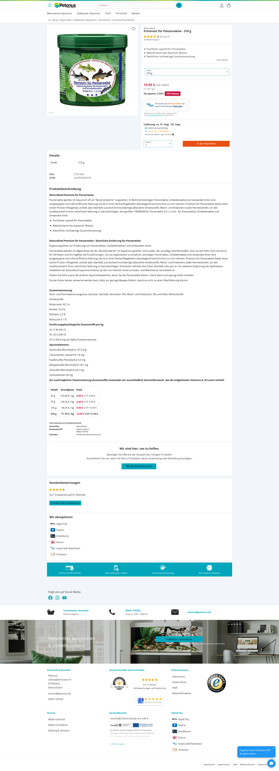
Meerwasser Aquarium (59, 13)
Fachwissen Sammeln (76, 610)
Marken (136, 13)
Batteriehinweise (181, 693)
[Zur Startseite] (65, 5)
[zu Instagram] (57, 598)
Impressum (178, 676)
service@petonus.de (199, 612)
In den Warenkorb (206, 143)
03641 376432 (133, 610)
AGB (174, 687)
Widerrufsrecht (56, 719)
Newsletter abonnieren (179, 639)
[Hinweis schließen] (273, 748)
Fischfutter (104, 20)
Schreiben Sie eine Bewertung (65, 503)
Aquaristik (65, 20)
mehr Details (222, 60)
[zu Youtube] (64, 598)
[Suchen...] (179, 5)
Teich (108, 13)
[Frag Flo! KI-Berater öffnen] (271, 763)
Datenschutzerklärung (154, 115)
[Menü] (50, 5)
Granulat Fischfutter (123, 20)
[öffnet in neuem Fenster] (149, 701)
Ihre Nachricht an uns (141, 466)
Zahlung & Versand (58, 730)
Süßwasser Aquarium (88, 13)
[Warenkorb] (228, 5)
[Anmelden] (221, 5)
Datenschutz (179, 682)
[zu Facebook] (51, 598)
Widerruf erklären (58, 725)
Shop (55, 20)
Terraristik (121, 13)
